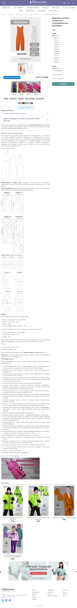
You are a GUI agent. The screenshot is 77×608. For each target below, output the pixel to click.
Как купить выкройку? (58, 78)
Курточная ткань (30, 98)
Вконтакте (65, 594)
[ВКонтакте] (19, 103)
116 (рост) (56, 44)
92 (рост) (56, 35)
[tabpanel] (21, 68)
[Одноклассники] (21, 103)
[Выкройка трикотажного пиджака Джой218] (64, 501)
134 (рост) (56, 51)
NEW (21, 10)
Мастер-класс (40, 98)
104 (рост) (56, 40)
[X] (23, 103)
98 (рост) (56, 38)
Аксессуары (41, 10)
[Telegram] (30, 103)
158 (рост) (56, 60)
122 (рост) (56, 46)
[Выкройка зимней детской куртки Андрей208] (13, 501)
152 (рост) (56, 58)
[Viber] (25, 103)
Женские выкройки (33, 7)
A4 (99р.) (56, 68)
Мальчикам (55, 7)
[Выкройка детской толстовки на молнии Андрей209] (38, 501)
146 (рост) (56, 55)
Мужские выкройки (69, 7)
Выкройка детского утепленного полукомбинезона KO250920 (41, 14)
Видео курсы (30, 10)
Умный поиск (6, 7)
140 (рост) (56, 53)
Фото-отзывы (53, 10)
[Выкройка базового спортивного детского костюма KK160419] (13, 539)
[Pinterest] (32, 103)
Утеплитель (13, 98)
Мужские (34, 597)
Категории (11, 14)
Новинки (34, 599)
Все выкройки (18, 7)
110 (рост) (56, 42)
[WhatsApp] (27, 103)
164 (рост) (56, 62)
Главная (3, 14)
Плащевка (21, 98)
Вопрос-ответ (51, 592)
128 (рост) (56, 49)
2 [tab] (39, 579)
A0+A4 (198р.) (57, 70)
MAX (64, 595)
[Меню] (4, 3)
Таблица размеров (57, 74)
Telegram (65, 592)
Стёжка (6, 98)
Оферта (49, 594)
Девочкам (45, 7)
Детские (34, 595)
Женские (34, 594)
